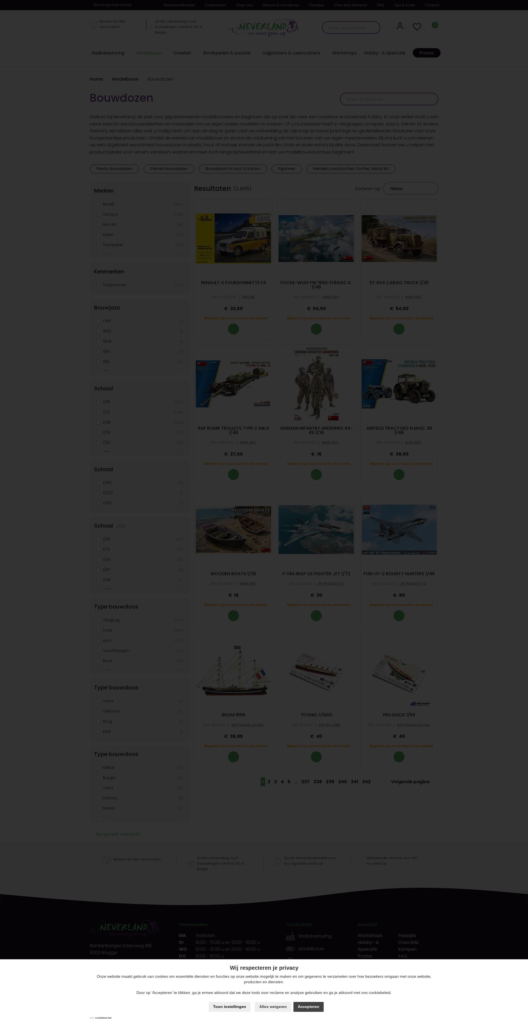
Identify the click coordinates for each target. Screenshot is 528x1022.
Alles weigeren (273, 1006)
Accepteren (308, 1006)
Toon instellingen (229, 1006)
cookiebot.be (103, 1017)
